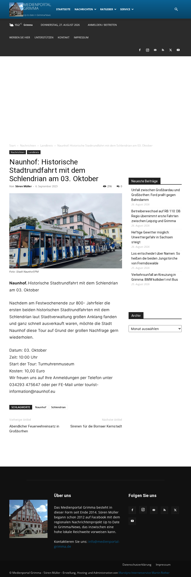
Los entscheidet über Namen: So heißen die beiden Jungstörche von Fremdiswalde (155, 258)
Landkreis (46, 145)
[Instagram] (147, 50)
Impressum (81, 37)
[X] (170, 50)
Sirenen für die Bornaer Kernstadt (96, 426)
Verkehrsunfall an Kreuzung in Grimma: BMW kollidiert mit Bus (154, 277)
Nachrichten (84, 9)
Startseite (63, 9)
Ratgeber (106, 9)
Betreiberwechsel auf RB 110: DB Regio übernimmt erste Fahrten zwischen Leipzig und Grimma (156, 216)
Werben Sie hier (19, 37)
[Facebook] (139, 50)
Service (125, 9)
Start (12, 145)
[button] (176, 9)
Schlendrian (58, 407)
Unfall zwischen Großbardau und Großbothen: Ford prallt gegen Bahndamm (155, 195)
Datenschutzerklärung (137, 565)
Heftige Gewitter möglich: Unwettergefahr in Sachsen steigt (152, 237)
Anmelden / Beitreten (102, 25)
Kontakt (63, 37)
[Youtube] (178, 50)
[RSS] (162, 50)
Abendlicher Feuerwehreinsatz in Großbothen (34, 428)
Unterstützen (43, 37)
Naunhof (40, 407)
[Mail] (155, 50)
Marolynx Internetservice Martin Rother (144, 573)
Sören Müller (23, 186)
